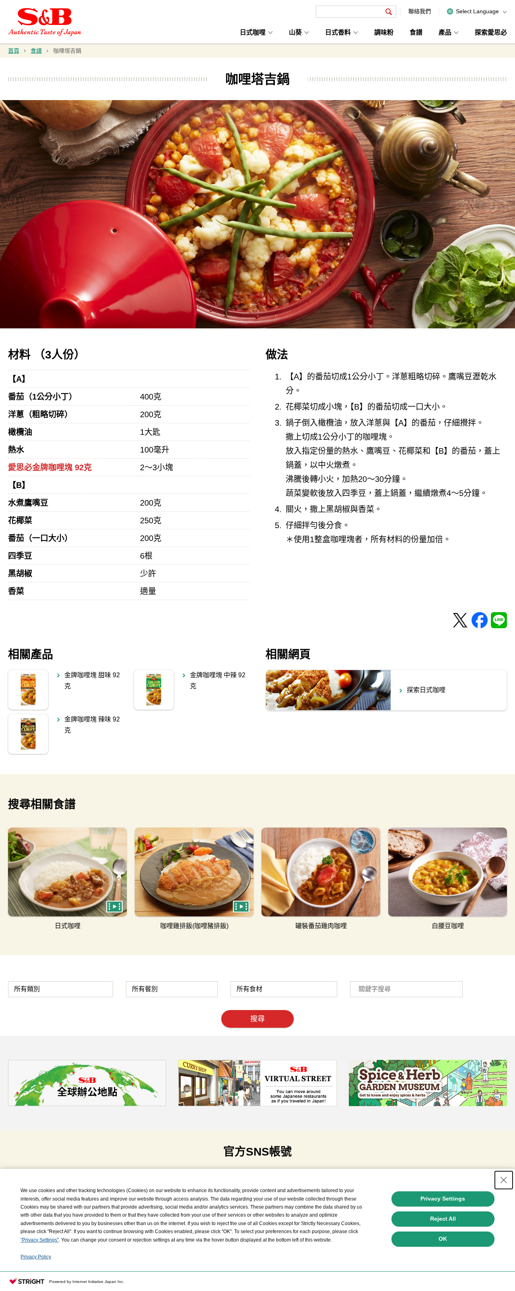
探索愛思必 (491, 32)
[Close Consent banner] (504, 1180)
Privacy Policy (36, 1257)
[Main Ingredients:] (284, 989)
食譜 (416, 32)
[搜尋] (388, 11)
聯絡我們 (419, 11)
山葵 (295, 32)
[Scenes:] (172, 989)
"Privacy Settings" (40, 1240)
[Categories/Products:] (60, 989)
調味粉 (383, 32)
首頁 (13, 50)
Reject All (443, 1218)
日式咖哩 (253, 32)
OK (443, 1239)
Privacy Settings (442, 1198)
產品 (445, 32)
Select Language (477, 11)
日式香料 (338, 32)
